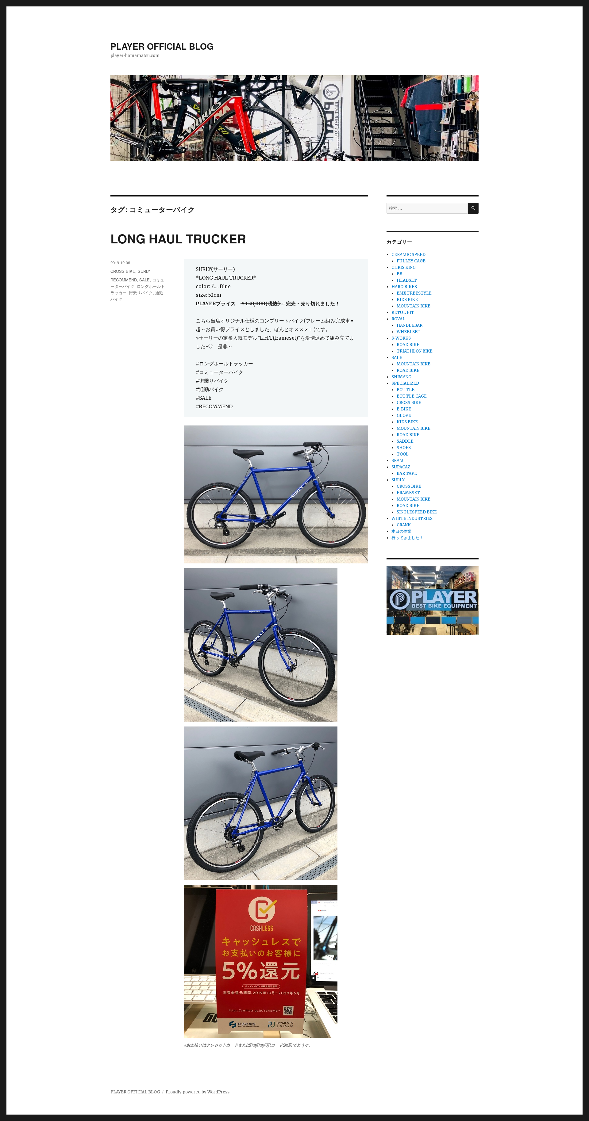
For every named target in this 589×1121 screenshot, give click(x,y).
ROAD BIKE (408, 344)
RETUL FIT (402, 312)
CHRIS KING (403, 267)
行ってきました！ (407, 537)
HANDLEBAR (409, 325)
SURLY (144, 271)
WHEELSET (409, 331)
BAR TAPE (407, 473)
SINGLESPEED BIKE (417, 512)
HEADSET (407, 280)
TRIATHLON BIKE (415, 351)
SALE (144, 280)
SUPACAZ (400, 467)
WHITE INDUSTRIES (412, 518)
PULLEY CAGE (411, 261)
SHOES (404, 447)
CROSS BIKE (122, 271)
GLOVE (404, 415)
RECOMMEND (123, 280)
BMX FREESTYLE (414, 293)
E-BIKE (404, 409)
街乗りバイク (141, 293)
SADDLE (405, 441)
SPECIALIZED (405, 383)
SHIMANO (401, 376)
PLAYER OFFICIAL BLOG (162, 46)
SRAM (397, 460)
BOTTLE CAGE (412, 396)
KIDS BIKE (407, 299)
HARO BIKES (404, 286)
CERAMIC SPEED (408, 254)
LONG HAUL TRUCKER (178, 238)
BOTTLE (405, 389)
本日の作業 (401, 531)
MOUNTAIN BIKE (413, 306)
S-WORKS (401, 338)
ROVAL (398, 319)
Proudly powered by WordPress (197, 1092)
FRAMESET (408, 492)
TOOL (403, 454)
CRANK (404, 525)
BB (399, 273)
